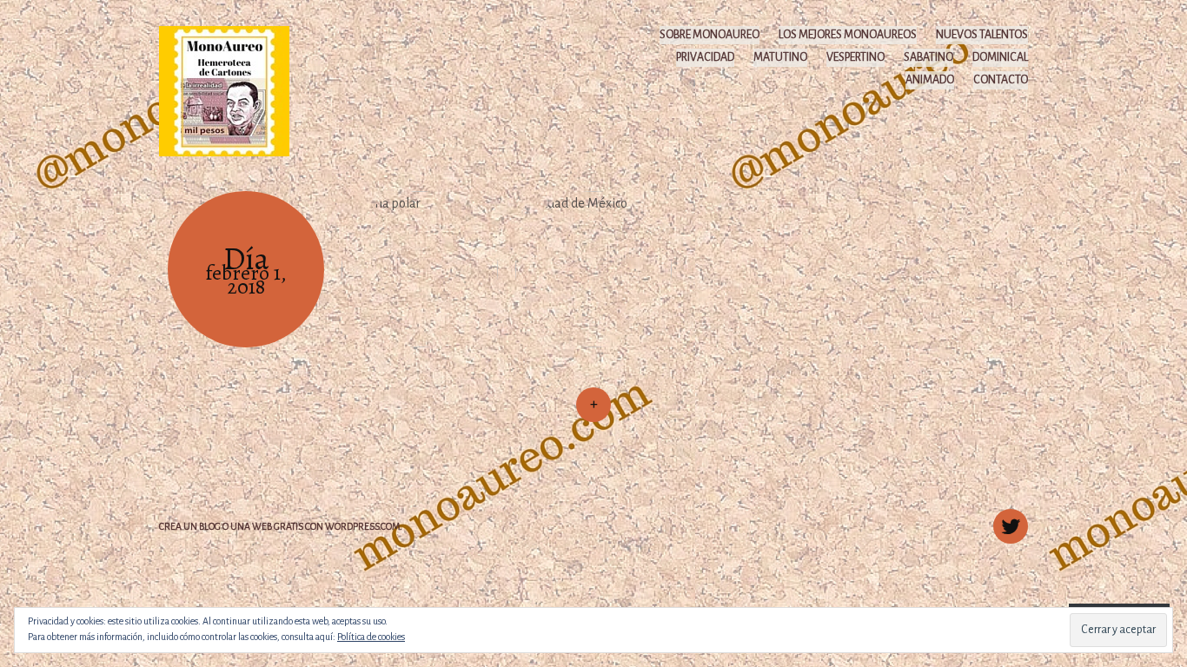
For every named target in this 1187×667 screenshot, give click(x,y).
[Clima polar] (420, 269)
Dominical (1000, 57)
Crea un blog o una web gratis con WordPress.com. (280, 526)
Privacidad (705, 57)
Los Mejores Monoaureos (848, 35)
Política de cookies (371, 636)
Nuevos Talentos (982, 35)
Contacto (1000, 80)
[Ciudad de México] (593, 269)
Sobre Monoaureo (709, 35)
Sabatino (928, 57)
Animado (929, 80)
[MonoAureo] (232, 90)
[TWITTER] (1008, 517)
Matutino (780, 57)
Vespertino (855, 57)
